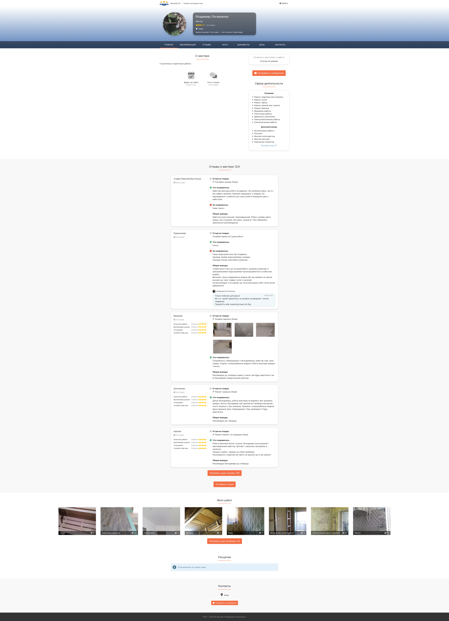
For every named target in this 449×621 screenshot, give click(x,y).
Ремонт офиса (260, 102)
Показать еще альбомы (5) (224, 541)
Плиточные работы (263, 114)
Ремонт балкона (261, 108)
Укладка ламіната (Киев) (226, 319)
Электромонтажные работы (267, 119)
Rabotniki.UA (175, 3)
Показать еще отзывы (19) (225, 473)
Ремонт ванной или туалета (267, 105)
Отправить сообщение (271, 73)
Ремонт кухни (260, 100)
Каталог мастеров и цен (193, 3)
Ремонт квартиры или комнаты (268, 97)
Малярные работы (262, 111)
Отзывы (207, 45)
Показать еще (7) (269, 145)
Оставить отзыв (224, 484)
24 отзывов (211, 25)
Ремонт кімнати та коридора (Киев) (231, 434)
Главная (168, 45)
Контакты (280, 45)
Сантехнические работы (265, 122)
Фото (225, 45)
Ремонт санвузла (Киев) (226, 392)
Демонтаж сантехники (264, 116)
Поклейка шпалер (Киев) (226, 182)
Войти (285, 3)
